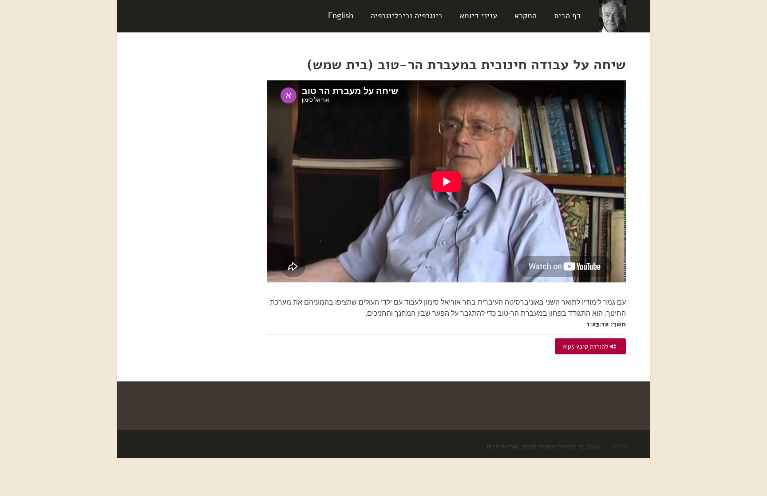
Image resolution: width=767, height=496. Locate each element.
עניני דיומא (478, 15)
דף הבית (567, 15)
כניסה (620, 446)
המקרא (525, 15)
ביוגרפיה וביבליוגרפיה (407, 15)
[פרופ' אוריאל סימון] (612, 16)
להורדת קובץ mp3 (585, 346)
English (340, 15)
